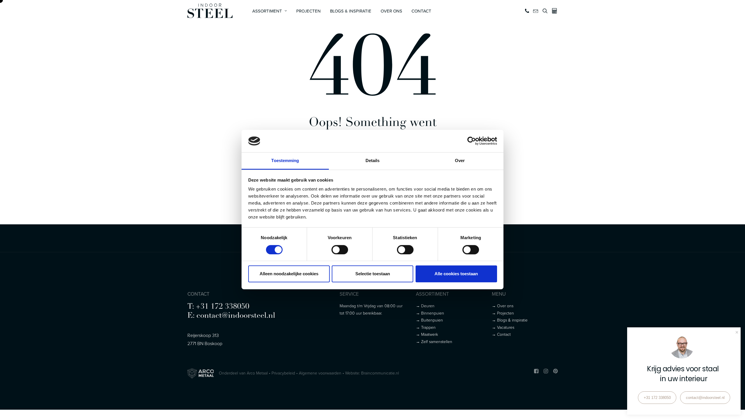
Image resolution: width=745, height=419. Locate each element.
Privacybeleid (283, 373)
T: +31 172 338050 (218, 307)
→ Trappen (426, 327)
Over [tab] (460, 160)
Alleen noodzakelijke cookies (289, 273)
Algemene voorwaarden (320, 373)
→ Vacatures (503, 327)
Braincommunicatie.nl (380, 373)
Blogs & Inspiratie (350, 11)
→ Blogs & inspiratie (510, 320)
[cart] (554, 11)
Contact (421, 11)
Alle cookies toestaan (456, 273)
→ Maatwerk (427, 334)
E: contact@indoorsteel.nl (231, 316)
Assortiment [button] (267, 11)
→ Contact (501, 334)
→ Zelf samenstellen (434, 341)
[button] (527, 11)
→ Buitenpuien (429, 320)
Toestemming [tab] (285, 160)
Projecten (308, 11)
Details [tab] (373, 160)
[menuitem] (269, 11)
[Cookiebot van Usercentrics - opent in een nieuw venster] (471, 141)
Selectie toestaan (372, 273)
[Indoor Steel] (210, 10)
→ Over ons (502, 305)
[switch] (339, 249)
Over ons (391, 11)
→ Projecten (503, 313)
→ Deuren (425, 305)
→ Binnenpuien (430, 313)
